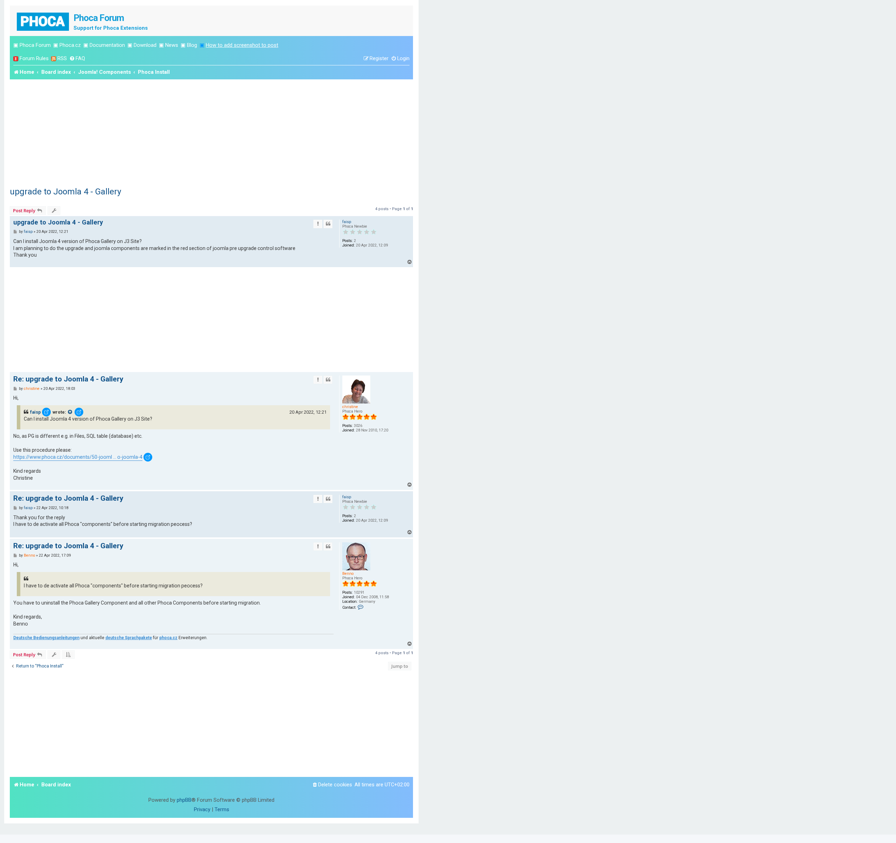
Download (145, 45)
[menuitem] (77, 58)
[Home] (43, 21)
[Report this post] (317, 224)
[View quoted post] (70, 412)
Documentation (107, 45)
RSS (62, 58)
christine (350, 407)
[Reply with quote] (327, 224)
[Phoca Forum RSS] (53, 58)
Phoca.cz (70, 45)
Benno (348, 573)
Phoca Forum (35, 45)
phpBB (184, 800)
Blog (192, 45)
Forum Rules (34, 58)
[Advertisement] (211, 132)
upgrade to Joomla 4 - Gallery (65, 192)
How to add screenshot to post (242, 45)
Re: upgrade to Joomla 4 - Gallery (68, 379)
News (171, 45)
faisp (346, 222)
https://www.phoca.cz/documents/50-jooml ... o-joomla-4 (77, 457)
